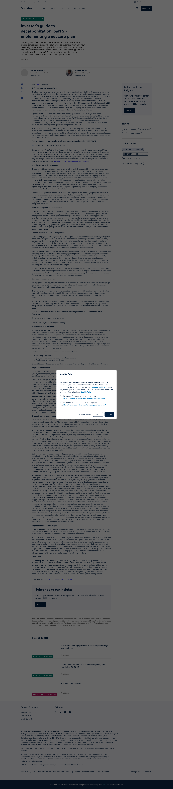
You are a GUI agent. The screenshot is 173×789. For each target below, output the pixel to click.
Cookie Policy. (86, 392)
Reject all (98, 414)
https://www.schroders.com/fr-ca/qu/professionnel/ (84, 405)
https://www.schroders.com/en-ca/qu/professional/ (84, 398)
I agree (109, 414)
